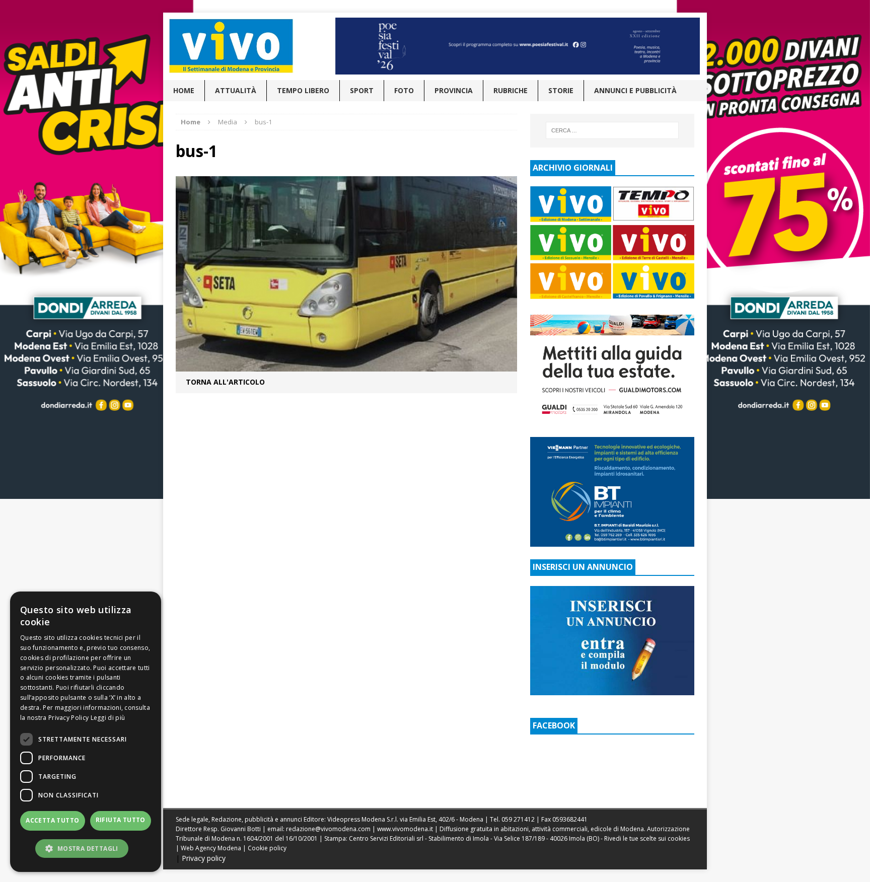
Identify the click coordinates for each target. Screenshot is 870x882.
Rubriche (510, 90)
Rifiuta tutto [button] (121, 820)
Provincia (453, 90)
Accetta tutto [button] (52, 820)
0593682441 (570, 819)
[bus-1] (346, 366)
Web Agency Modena (211, 848)
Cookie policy (267, 848)
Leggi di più (108, 717)
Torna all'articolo (225, 382)
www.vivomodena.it (405, 829)
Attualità (235, 90)
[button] (85, 848)
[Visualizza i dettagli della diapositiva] (517, 46)
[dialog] (85, 732)
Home (183, 90)
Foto (404, 90)
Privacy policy (204, 858)
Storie (560, 90)
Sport (362, 90)
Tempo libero (303, 90)
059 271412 (518, 819)
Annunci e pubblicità (635, 90)
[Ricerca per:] (612, 130)
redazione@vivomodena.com (328, 829)
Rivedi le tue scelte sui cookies (647, 838)
